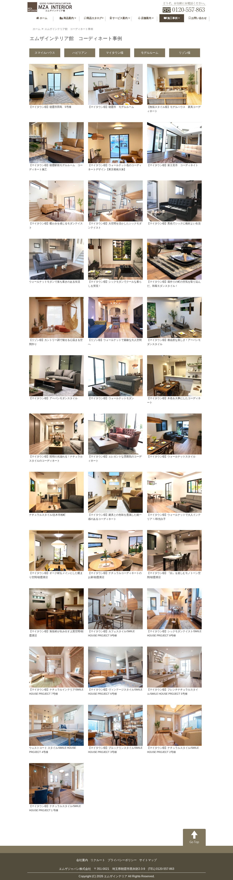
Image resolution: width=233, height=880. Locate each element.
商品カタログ (94, 18)
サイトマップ (148, 860)
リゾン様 (184, 52)
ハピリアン (79, 52)
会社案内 (82, 860)
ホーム (43, 18)
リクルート (97, 860)
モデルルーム (149, 52)
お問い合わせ (199, 18)
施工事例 (172, 18)
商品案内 (68, 18)
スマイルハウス (45, 52)
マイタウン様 (114, 52)
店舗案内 (146, 18)
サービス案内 (120, 18)
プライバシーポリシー (122, 860)
